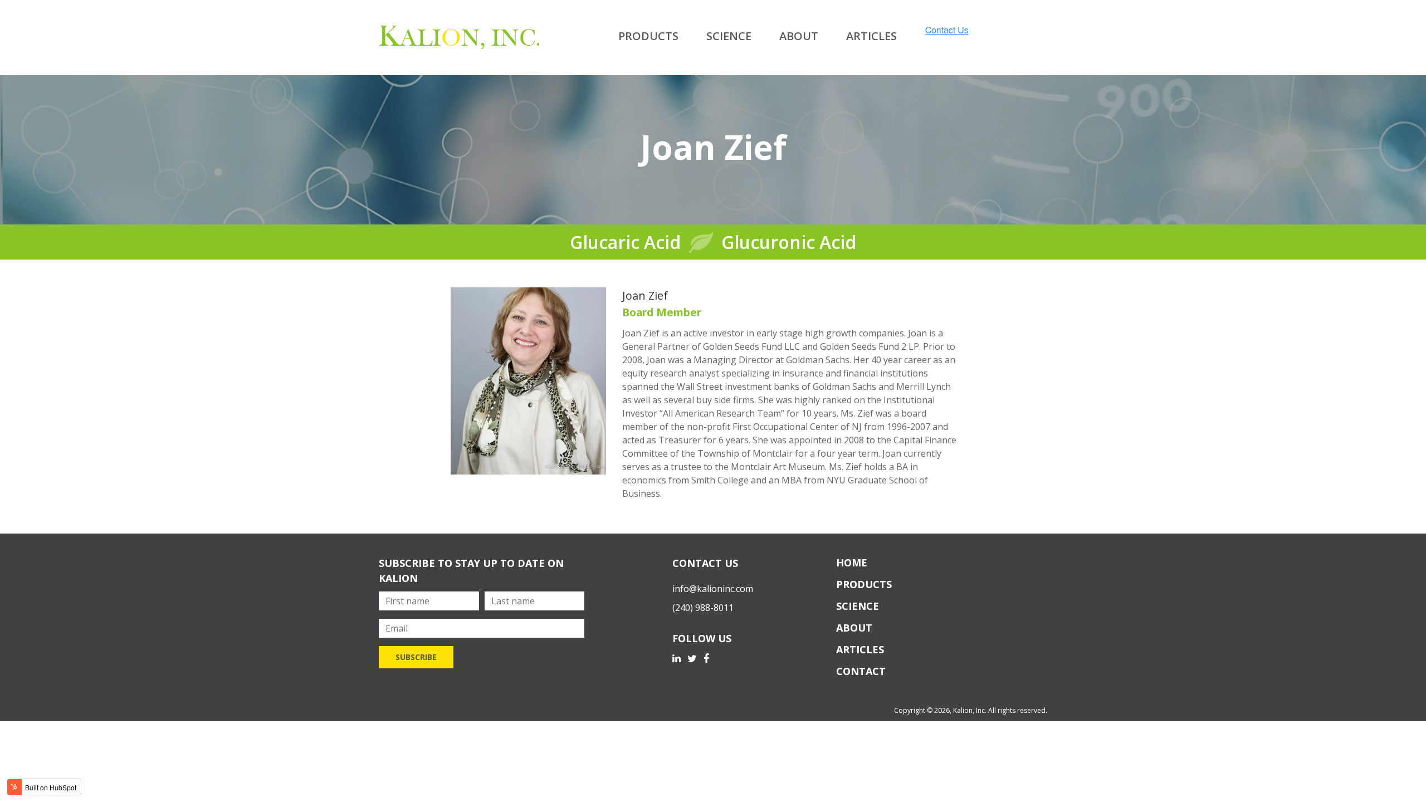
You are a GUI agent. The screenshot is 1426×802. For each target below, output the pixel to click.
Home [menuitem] (851, 562)
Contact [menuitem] (861, 671)
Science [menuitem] (728, 35)
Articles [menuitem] (871, 35)
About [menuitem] (798, 35)
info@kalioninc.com (712, 589)
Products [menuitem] (648, 35)
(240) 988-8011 (703, 608)
